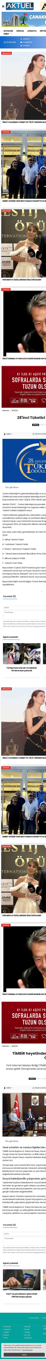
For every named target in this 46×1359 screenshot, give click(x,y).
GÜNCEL (20, 31)
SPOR (5, 1338)
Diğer (6, 33)
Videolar (26, 39)
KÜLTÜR (27, 1335)
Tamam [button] (24, 1354)
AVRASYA (32, 31)
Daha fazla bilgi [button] (27, 1350)
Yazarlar (26, 45)
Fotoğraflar (27, 42)
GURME (6, 1332)
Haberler (5, 410)
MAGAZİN (28, 1338)
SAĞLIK (6, 1335)
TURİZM (27, 1332)
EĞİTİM (27, 1329)
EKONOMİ (8, 31)
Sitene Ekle (34, 1318)
